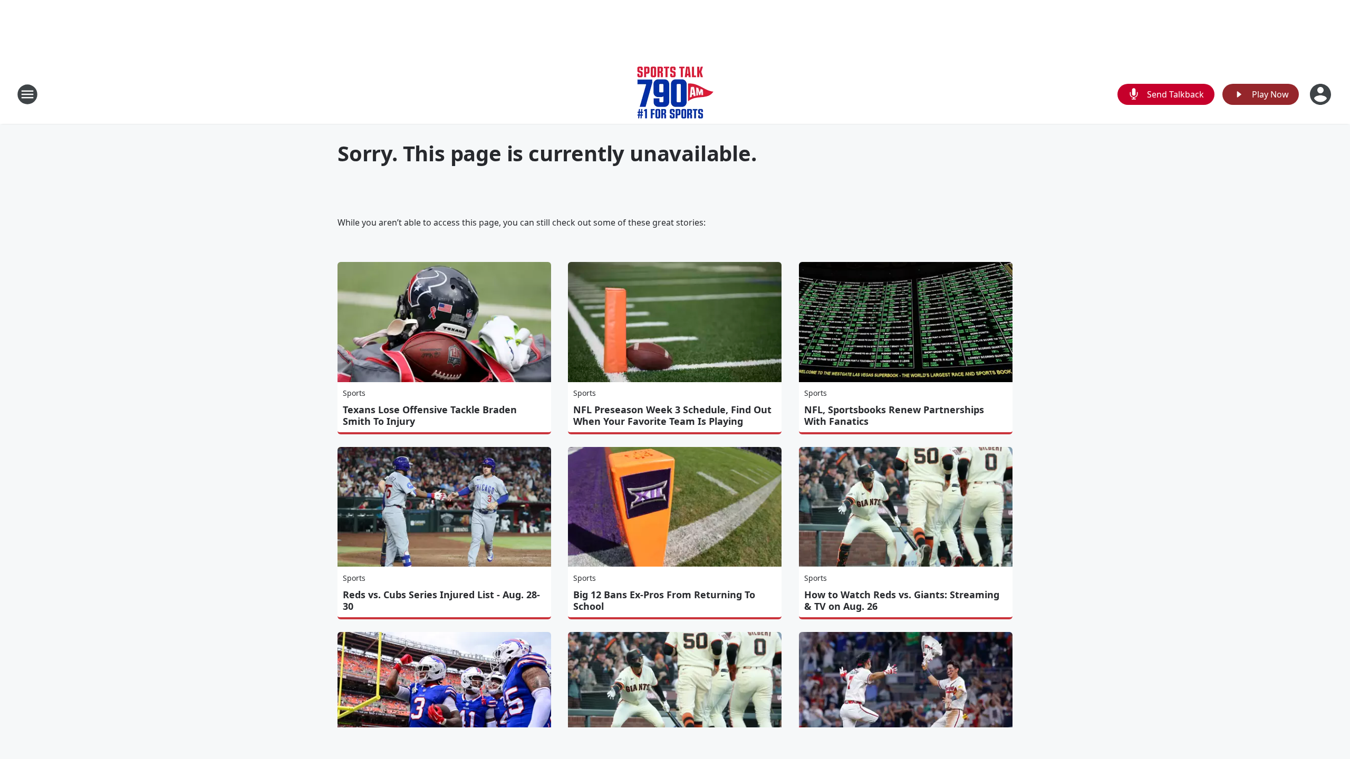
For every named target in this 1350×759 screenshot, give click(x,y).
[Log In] (1321, 94)
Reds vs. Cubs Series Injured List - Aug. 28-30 (441, 600)
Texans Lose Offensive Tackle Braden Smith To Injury (430, 415)
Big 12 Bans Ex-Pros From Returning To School (664, 600)
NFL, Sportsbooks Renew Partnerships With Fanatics (894, 415)
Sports (354, 393)
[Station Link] (675, 94)
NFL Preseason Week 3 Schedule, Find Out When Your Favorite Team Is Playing (672, 415)
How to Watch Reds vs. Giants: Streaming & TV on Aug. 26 (901, 600)
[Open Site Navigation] (27, 94)
